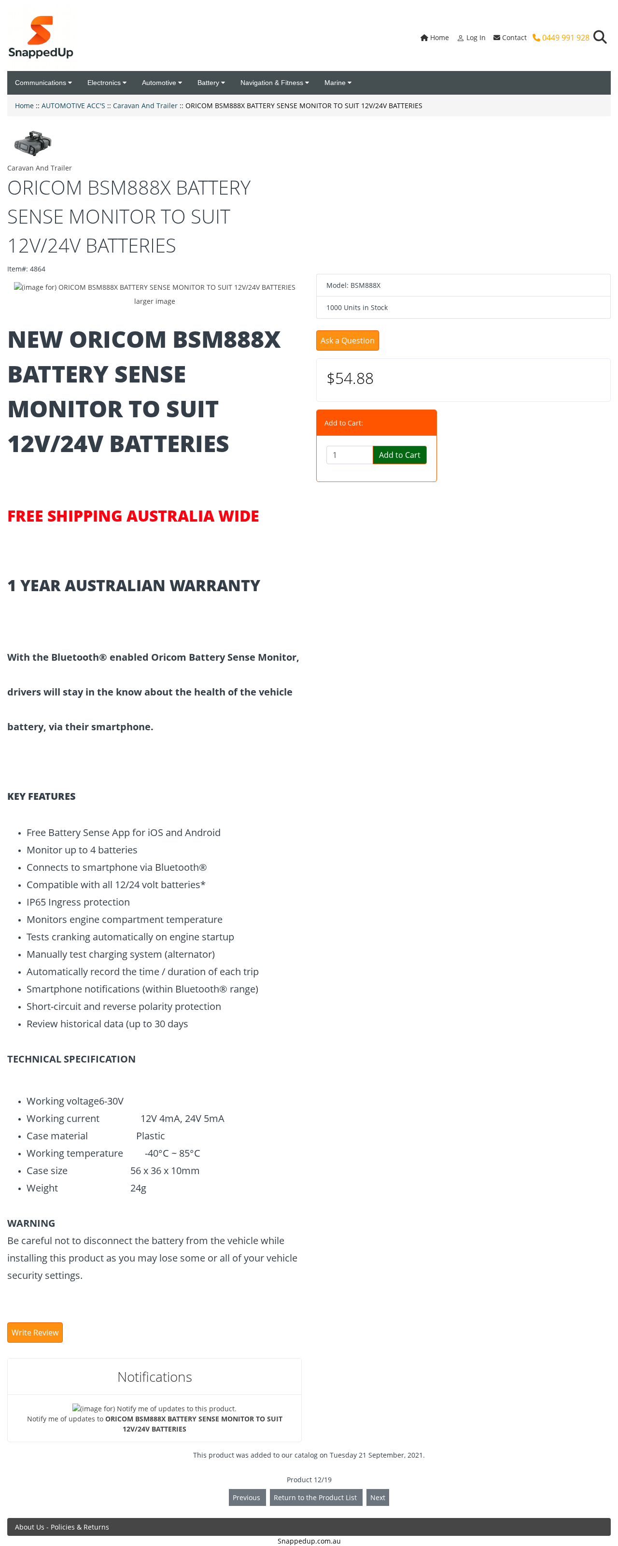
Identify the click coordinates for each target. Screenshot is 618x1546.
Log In (475, 37)
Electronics (105, 82)
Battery (209, 82)
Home (438, 37)
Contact (513, 37)
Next (377, 1497)
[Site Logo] (40, 37)
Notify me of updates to (154, 1423)
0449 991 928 (565, 37)
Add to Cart (400, 455)
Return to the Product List (316, 1497)
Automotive (160, 82)
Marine (336, 82)
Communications (41, 82)
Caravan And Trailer (145, 105)
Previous (247, 1497)
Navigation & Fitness (272, 82)
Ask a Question (348, 340)
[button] (600, 37)
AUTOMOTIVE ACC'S (73, 105)
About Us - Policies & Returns (62, 1527)
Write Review (35, 1332)
